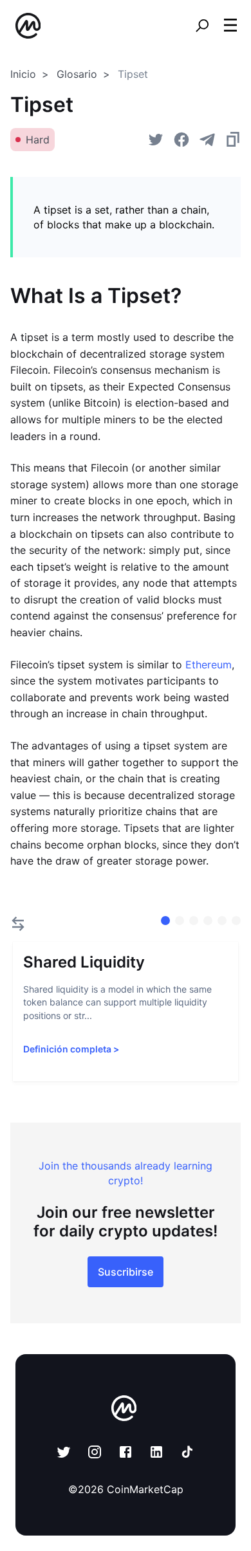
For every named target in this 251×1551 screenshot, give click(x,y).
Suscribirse (125, 1271)
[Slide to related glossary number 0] (165, 920)
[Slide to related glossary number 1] (179, 920)
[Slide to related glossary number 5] (236, 920)
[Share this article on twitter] (155, 139)
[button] (230, 25)
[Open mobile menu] (230, 26)
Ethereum (208, 664)
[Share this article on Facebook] (181, 139)
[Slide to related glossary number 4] (222, 920)
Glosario (77, 74)
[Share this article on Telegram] (207, 139)
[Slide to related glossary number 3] (207, 920)
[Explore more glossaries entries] (18, 924)
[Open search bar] (202, 26)
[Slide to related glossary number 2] (193, 920)
